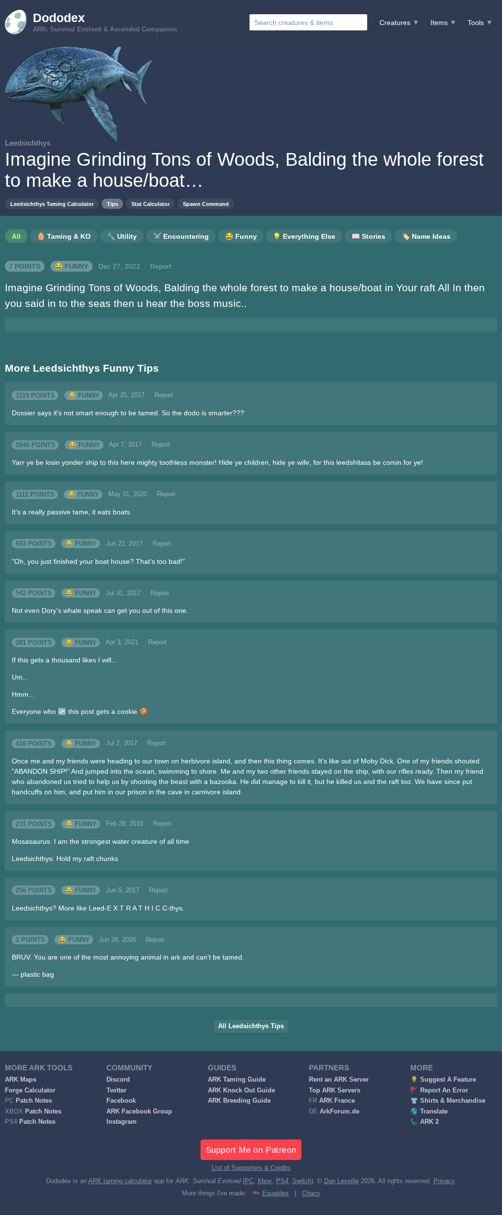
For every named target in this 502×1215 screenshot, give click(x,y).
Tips (112, 204)
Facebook (121, 1100)
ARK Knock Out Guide (241, 1090)
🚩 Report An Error (439, 1090)
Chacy (311, 1193)
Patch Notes (34, 1100)
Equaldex (275, 1193)
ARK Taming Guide (237, 1079)
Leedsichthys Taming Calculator (52, 204)
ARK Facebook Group (139, 1111)
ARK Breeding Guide (239, 1100)
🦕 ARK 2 (424, 1121)
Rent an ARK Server (339, 1079)
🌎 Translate (429, 1111)
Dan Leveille (341, 1181)
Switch (301, 1181)
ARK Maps (20, 1079)
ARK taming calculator (120, 1181)
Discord (118, 1079)
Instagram (121, 1121)
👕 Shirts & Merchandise (447, 1100)
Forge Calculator (30, 1090)
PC (249, 1181)
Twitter (116, 1090)
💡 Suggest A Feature (443, 1079)
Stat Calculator (150, 204)
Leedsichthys (27, 143)
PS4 (282, 1181)
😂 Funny (71, 266)
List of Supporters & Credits (251, 1167)
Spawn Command (206, 204)
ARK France (337, 1100)
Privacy (443, 1181)
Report (160, 266)
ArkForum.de (339, 1111)
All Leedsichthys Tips (251, 1026)
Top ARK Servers (334, 1090)
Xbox (264, 1181)
